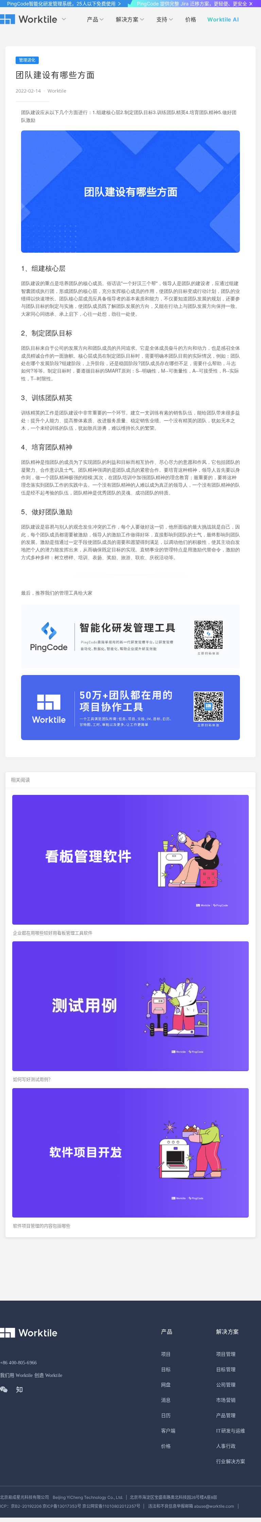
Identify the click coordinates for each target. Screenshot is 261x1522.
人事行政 (225, 1446)
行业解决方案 (230, 1461)
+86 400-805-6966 (18, 1362)
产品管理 (225, 1415)
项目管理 (225, 1354)
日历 (166, 1415)
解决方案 (127, 19)
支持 (162, 19)
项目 (166, 1354)
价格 (190, 19)
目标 (166, 1369)
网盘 (166, 1384)
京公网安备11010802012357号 (70, 1506)
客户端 (168, 1430)
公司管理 (225, 1384)
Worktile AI (223, 19)
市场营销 (225, 1400)
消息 (166, 1400)
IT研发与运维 (230, 1430)
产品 (92, 19)
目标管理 (225, 1369)
